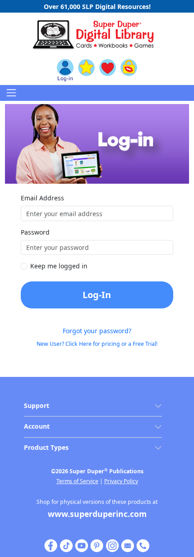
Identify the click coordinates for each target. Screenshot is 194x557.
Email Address (42, 198)
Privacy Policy (121, 481)
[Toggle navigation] (11, 93)
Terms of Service (77, 481)
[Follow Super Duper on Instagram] (112, 544)
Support (36, 405)
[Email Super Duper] (127, 544)
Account (37, 426)
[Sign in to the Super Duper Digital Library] (65, 70)
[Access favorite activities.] (107, 70)
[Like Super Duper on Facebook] (51, 544)
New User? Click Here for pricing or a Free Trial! (97, 344)
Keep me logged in (59, 266)
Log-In (97, 295)
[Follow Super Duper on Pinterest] (97, 544)
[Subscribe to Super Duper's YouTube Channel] (81, 544)
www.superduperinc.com (97, 513)
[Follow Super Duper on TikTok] (66, 544)
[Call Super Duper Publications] (143, 544)
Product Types (46, 447)
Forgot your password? (97, 330)
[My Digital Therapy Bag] (128, 70)
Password (35, 232)
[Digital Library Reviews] (86, 70)
